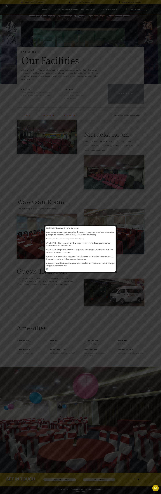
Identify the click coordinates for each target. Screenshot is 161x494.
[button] (155, 488)
